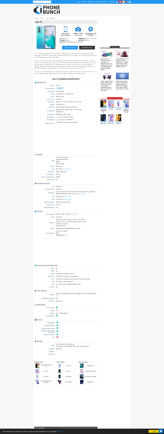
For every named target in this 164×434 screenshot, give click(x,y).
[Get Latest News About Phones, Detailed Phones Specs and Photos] (38, 10)
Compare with (38, 362)
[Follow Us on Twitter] (129, 2)
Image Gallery (70, 48)
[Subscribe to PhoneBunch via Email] (123, 2)
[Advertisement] (100, 10)
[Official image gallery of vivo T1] (46, 38)
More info (60, 431)
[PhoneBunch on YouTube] (120, 2)
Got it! (155, 431)
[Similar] (66, 235)
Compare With (87, 48)
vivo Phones (60, 362)
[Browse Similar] (67, 169)
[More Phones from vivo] (59, 88)
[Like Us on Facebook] (126, 2)
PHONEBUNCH (51, 9)
